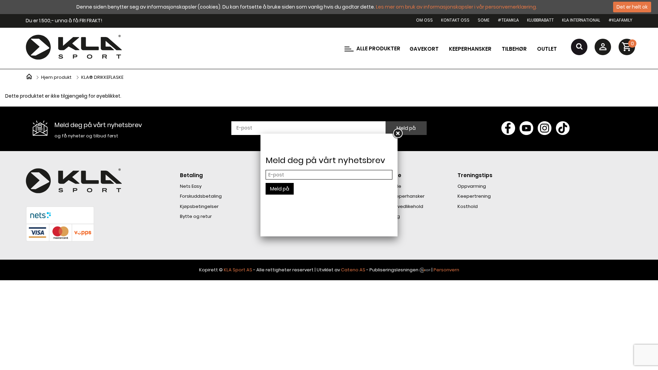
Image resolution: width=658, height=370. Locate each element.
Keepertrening (474, 196)
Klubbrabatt (540, 20)
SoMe (483, 20)
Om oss (424, 20)
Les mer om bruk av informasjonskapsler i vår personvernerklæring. (456, 6)
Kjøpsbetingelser (199, 206)
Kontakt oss (455, 20)
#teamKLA (508, 20)
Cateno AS (353, 270)
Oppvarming (472, 186)
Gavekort (424, 48)
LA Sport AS (239, 270)
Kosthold (468, 206)
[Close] (397, 133)
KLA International (581, 20)
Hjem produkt (56, 77)
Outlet (547, 48)
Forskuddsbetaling (201, 196)
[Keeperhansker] (29, 76)
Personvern (446, 270)
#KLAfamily (620, 20)
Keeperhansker (470, 48)
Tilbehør (514, 48)
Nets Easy (191, 186)
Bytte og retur (196, 216)
